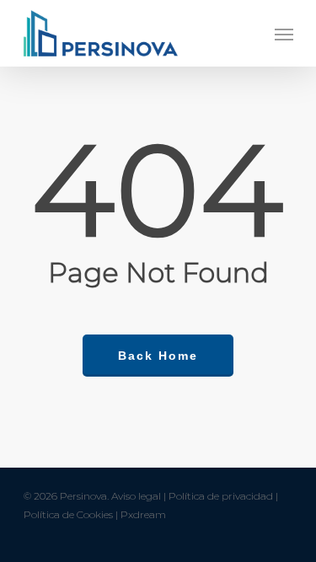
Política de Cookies (68, 514)
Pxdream (143, 514)
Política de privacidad (221, 496)
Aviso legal (136, 496)
